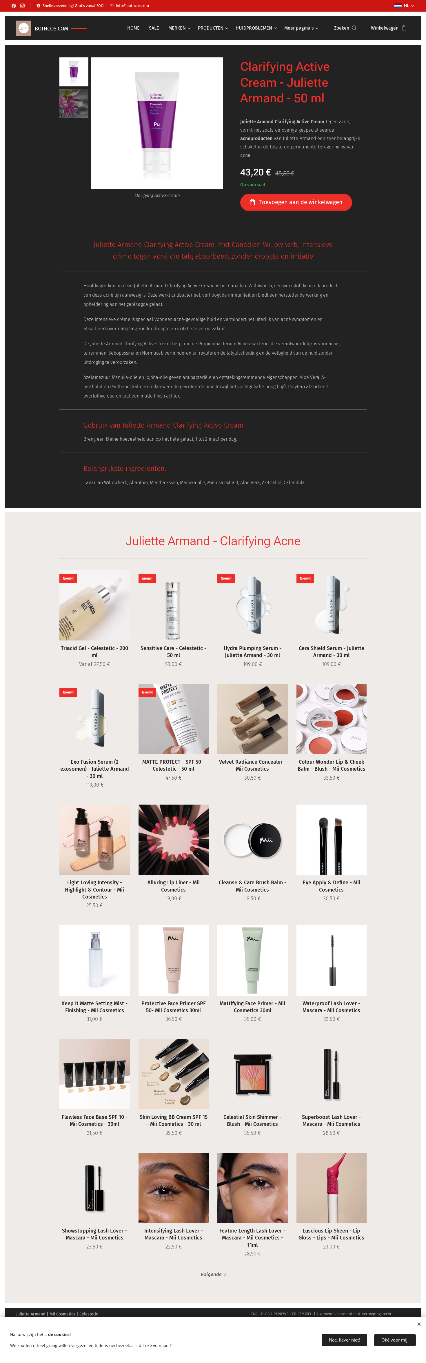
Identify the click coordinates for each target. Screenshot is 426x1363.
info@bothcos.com (132, 5)
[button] (345, 28)
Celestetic (88, 1314)
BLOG (265, 1314)
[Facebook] (13, 6)
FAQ (254, 1314)
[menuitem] (135, 28)
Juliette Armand (30, 1314)
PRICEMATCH (302, 1314)
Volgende (211, 1274)
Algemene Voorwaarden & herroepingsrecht (353, 1314)
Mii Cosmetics (62, 1314)
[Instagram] (22, 6)
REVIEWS (281, 1314)
